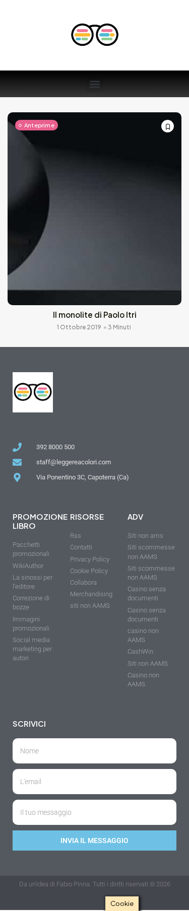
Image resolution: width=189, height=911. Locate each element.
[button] (94, 84)
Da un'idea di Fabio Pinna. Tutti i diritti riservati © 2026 (94, 884)
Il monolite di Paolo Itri (95, 314)
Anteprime (39, 125)
